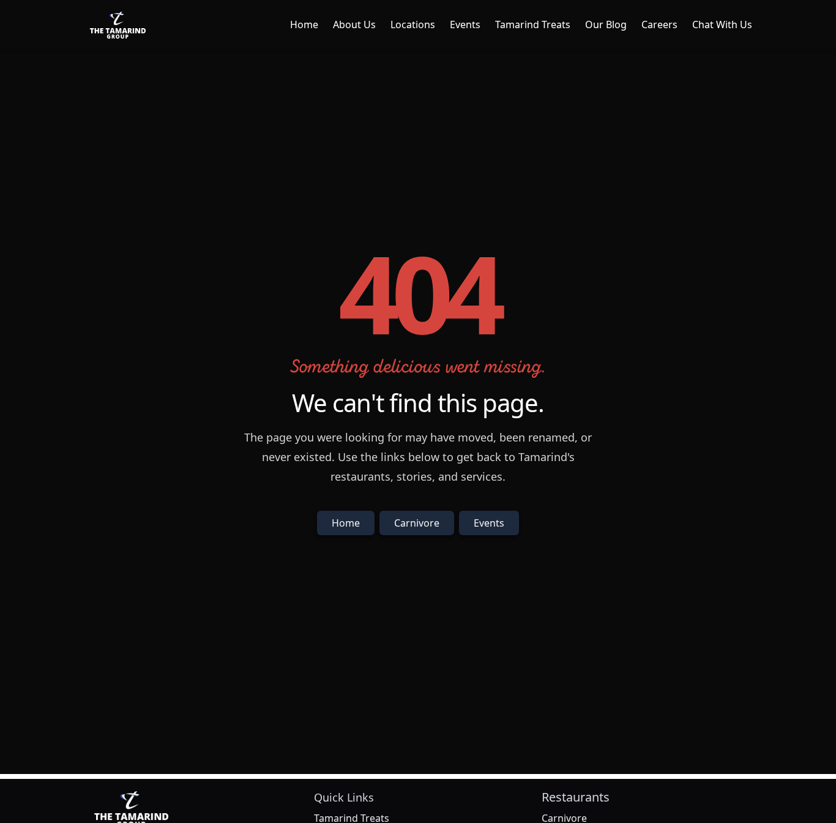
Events (465, 24)
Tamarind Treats (532, 24)
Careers (659, 24)
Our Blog (606, 24)
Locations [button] (412, 24)
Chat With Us (722, 24)
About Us (354, 24)
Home (304, 24)
